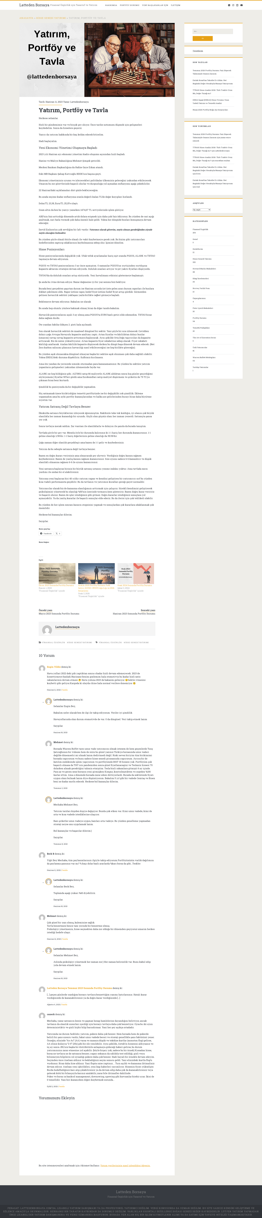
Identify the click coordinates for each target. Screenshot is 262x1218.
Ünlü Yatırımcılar (200, 347)
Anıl (198, 187)
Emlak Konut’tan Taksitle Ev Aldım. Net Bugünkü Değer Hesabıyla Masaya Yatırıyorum (213, 82)
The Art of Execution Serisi (204, 337)
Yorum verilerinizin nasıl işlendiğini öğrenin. (125, 1165)
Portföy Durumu (199, 318)
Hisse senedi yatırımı (136, 642)
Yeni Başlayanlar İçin (155, 5)
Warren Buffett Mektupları (204, 357)
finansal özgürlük (110, 642)
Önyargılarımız (199, 298)
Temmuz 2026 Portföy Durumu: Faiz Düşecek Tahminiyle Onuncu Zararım (212, 72)
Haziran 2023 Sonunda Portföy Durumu (134, 613)
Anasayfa (26, 18)
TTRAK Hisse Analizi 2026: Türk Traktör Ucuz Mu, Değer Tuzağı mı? (212, 92)
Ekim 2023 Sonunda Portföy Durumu (56, 585)
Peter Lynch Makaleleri (203, 308)
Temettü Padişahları (201, 328)
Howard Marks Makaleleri (204, 268)
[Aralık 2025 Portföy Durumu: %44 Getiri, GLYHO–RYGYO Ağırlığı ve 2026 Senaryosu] (96, 573)
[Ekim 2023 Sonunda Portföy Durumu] (57, 573)
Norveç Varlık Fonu (201, 288)
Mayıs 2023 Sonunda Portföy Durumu (59, 613)
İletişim (175, 5)
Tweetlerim (198, 51)
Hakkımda (111, 5)
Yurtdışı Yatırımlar (200, 367)
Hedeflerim (198, 249)
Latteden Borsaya (34, 5)
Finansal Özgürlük (53, 642)
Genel (195, 239)
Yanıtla (65, 690)
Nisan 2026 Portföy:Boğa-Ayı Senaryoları (210, 110)
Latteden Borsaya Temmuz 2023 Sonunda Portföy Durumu (79, 988)
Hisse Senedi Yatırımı (51, 18)
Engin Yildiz (54, 666)
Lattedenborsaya (79, 101)
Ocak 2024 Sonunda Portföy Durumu (134, 585)
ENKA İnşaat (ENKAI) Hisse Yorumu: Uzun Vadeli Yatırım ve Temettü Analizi (211, 101)
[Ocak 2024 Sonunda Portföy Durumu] (135, 573)
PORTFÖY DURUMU (129, 5)
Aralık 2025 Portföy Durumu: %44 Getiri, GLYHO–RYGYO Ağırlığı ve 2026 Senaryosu (96, 588)
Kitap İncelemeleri (201, 278)
